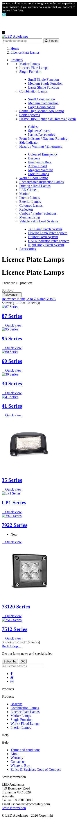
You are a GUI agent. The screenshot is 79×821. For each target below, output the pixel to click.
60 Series (12, 361)
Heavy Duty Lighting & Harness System (47, 119)
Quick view (12, 325)
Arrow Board (37, 166)
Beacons (34, 158)
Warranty (17, 758)
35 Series (12, 480)
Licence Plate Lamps (33, 68)
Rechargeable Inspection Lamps (41, 182)
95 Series (12, 338)
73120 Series (16, 607)
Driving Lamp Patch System (47, 233)
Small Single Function (43, 79)
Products (17, 60)
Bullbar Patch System (43, 237)
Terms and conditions (25, 750)
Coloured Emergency (43, 154)
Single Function (30, 71)
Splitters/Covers (39, 131)
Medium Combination (43, 103)
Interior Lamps (29, 197)
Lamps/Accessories (41, 134)
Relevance (12, 294)
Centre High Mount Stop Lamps (41, 111)
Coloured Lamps (31, 205)
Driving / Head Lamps (34, 186)
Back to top (11, 646)
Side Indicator (29, 142)
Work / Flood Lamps (33, 178)
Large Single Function (43, 87)
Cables (33, 127)
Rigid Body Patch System (46, 245)
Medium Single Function (45, 83)
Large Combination (41, 107)
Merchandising (29, 217)
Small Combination (41, 99)
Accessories (27, 249)
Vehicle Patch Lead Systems (38, 221)
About (15, 754)
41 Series (12, 406)
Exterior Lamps (30, 201)
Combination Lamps (33, 91)
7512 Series (14, 629)
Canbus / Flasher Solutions (37, 213)
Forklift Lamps (38, 174)
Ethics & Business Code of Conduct (36, 769)
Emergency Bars (39, 162)
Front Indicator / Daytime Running (43, 138)
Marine (24, 194)
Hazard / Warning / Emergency (40, 146)
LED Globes (28, 190)
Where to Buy (20, 765)
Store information (14, 808)
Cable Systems (29, 115)
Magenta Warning (40, 170)
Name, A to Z (27, 299)
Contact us (18, 761)
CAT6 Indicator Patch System (48, 241)
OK (4, 14)
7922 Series (14, 525)
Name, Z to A (46, 299)
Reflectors (26, 209)
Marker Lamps (29, 64)
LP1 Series (14, 502)
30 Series (12, 383)
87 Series (12, 316)
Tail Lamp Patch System (45, 229)
